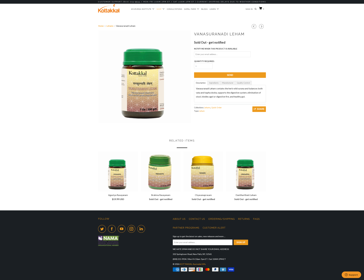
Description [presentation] (201, 83)
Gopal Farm (190, 9)
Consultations (174, 9)
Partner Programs (186, 227)
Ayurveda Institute (141, 9)
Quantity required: (204, 61)
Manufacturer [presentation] (227, 83)
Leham (202, 111)
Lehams (207, 107)
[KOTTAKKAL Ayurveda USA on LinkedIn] (142, 229)
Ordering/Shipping (221, 219)
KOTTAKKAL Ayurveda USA (192, 264)
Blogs (204, 9)
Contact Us (197, 219)
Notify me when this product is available (215, 49)
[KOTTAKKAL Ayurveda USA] (112, 8)
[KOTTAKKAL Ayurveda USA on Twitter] (102, 229)
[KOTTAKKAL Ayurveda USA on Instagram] (132, 229)
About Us (179, 219)
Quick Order (216, 107)
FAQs (256, 219)
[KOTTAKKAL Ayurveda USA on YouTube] (122, 229)
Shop (160, 9)
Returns (244, 219)
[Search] (255, 9)
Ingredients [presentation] (214, 83)
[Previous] (254, 26)
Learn (213, 9)
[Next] (261, 26)
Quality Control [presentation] (243, 83)
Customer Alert (214, 227)
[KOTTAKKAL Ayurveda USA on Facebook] (112, 229)
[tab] (200, 83)
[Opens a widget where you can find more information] (351, 275)
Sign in (249, 9)
